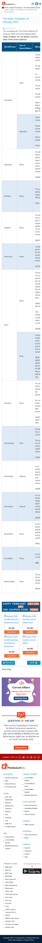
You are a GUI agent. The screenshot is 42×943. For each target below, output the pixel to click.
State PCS (8, 824)
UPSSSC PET (9, 927)
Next (32, 663)
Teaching (8, 817)
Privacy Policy (29, 940)
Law (6, 820)
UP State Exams (10, 827)
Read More (12, 632)
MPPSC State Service (12, 918)
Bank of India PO (10, 879)
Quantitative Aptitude (31, 808)
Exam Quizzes (9, 837)
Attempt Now (21, 748)
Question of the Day (11, 778)
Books (26, 838)
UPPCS (7, 915)
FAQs (26, 857)
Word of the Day (10, 784)
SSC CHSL (8, 897)
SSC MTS (8, 903)
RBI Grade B (9, 888)
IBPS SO (8, 870)
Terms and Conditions (15, 940)
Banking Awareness (30, 795)
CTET (7, 906)
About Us (27, 848)
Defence (8, 811)
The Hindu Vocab (10, 787)
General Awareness (30, 805)
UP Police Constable (11, 924)
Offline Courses (29, 824)
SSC (6, 814)
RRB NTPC (8, 867)
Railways (8, 803)
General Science (29, 814)
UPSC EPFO (9, 882)
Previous (9, 663)
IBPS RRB (8, 876)
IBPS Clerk (8, 873)
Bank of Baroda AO (11, 885)
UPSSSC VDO (9, 921)
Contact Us (28, 851)
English (26, 811)
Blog (6, 781)
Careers (27, 854)
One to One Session (30, 835)
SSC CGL (8, 900)
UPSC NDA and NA (11, 894)
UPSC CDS (9, 891)
